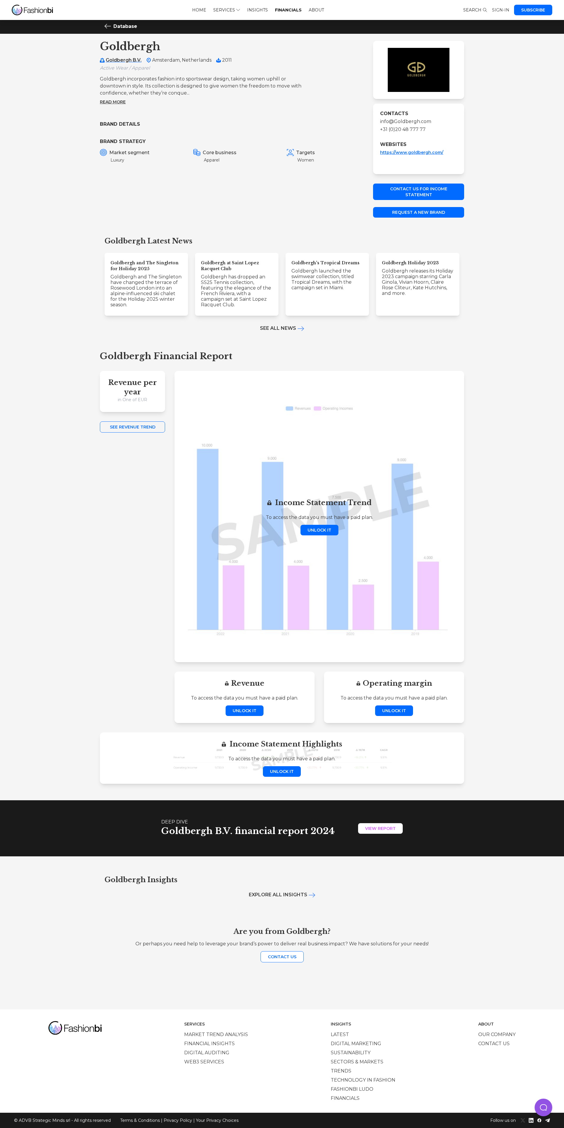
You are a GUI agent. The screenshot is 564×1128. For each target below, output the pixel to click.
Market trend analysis (216, 1034)
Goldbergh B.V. (124, 60)
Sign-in (500, 10)
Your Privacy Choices (217, 1120)
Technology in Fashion (363, 1080)
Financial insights (209, 1043)
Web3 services (204, 1062)
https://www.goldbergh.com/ (411, 152)
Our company (497, 1034)
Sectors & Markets (357, 1062)
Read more (113, 102)
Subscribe (533, 10)
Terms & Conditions (140, 1120)
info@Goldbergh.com (405, 121)
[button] (543, 1107)
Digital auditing (206, 1052)
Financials (288, 10)
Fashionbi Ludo (352, 1089)
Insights (257, 10)
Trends (341, 1071)
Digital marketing (356, 1043)
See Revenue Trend (132, 427)
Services (224, 10)
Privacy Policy (178, 1120)
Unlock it (319, 530)
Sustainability (350, 1052)
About (316, 10)
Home (199, 10)
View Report (380, 828)
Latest (340, 1034)
